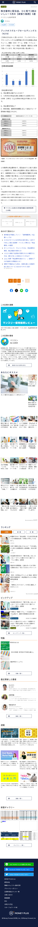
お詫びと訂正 (8, 904)
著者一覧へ (19, 716)
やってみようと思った (7, 222)
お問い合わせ (8, 895)
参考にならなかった (31, 222)
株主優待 (4, 25)
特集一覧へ (19, 673)
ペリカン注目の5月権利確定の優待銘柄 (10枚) (19, 209)
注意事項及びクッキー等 (11, 892)
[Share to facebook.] (11, 290)
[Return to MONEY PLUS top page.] (19, 2)
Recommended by (29, 520)
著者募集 (7, 898)
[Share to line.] (21, 290)
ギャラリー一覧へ (19, 845)
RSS (5, 901)
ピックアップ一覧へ (19, 633)
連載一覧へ (19, 798)
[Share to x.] (16, 290)
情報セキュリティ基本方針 (12, 885)
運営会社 (7, 882)
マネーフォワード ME (10, 907)
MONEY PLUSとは (9, 879)
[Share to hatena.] (26, 290)
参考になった (19, 222)
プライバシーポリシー (11, 888)
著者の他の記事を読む (19, 365)
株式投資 (11, 25)
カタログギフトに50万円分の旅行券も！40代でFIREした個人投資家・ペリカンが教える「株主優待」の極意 (19, 242)
